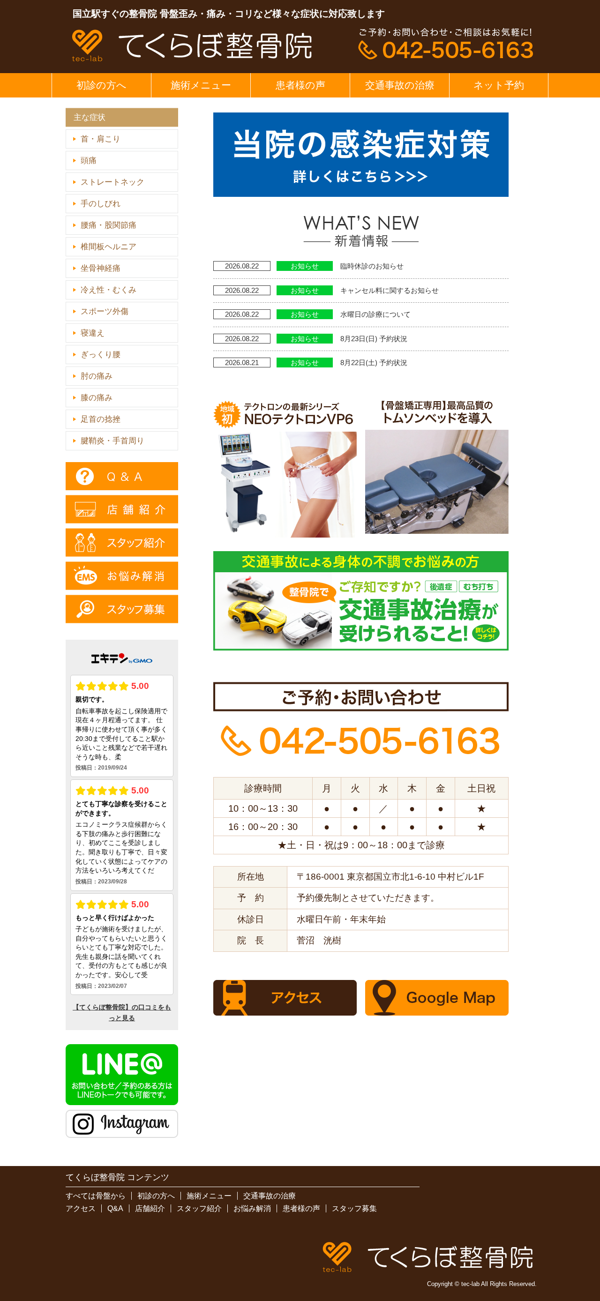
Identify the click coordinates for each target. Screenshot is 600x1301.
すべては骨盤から (96, 1196)
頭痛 (89, 160)
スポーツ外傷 (104, 311)
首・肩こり (100, 139)
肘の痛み (96, 376)
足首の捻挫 (100, 419)
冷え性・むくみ (108, 289)
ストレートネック (112, 182)
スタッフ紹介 (199, 1208)
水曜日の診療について (375, 314)
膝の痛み (96, 397)
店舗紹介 (150, 1208)
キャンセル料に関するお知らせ (389, 290)
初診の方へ (101, 85)
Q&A (115, 1208)
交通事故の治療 (400, 85)
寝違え (93, 333)
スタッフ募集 (354, 1208)
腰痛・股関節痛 (108, 225)
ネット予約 (498, 85)
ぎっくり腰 (100, 354)
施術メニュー (201, 85)
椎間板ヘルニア (108, 246)
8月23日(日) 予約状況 (373, 339)
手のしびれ (100, 203)
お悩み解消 (252, 1208)
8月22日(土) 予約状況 (373, 362)
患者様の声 (300, 85)
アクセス (81, 1208)
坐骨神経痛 (100, 268)
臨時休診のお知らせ (372, 266)
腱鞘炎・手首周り (112, 440)
